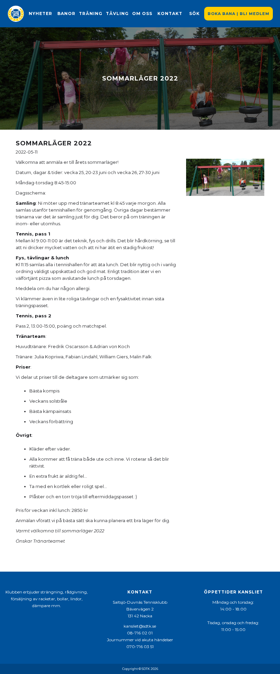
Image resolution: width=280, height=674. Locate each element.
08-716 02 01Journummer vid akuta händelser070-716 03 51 (140, 639)
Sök (194, 13)
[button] (66, 13)
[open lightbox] (225, 177)
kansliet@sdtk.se (140, 626)
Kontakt (169, 13)
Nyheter (40, 13)
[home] (15, 13)
